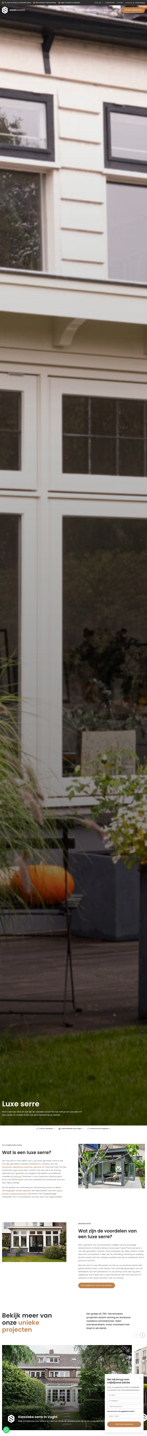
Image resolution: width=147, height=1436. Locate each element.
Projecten (108, 10)
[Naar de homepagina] (13, 10)
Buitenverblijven (92, 10)
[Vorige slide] (136, 1335)
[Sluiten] (140, 1378)
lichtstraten (16, 1176)
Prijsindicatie (110, 3)
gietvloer (38, 1167)
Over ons (97, 3)
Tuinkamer (68, 10)
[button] (6, 1430)
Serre (59, 10)
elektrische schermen (23, 1167)
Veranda (79, 10)
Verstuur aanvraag (124, 1424)
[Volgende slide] (142, 1335)
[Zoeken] (117, 10)
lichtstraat (7, 1167)
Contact (120, 3)
